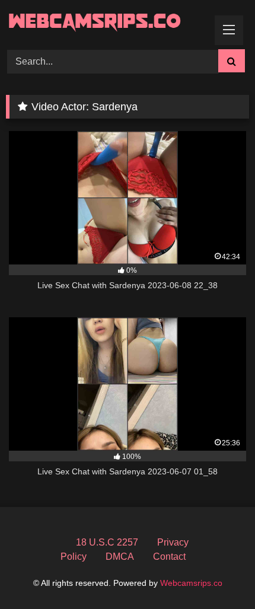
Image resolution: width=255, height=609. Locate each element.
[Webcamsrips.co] (104, 23)
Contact (169, 556)
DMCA (120, 556)
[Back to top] (218, 573)
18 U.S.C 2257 (107, 542)
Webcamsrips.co (191, 583)
